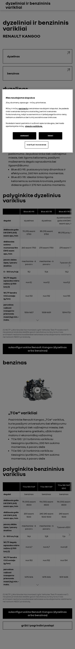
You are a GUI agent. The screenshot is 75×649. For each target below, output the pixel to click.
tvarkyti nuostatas (36, 144)
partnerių (23, 108)
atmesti (24, 135)
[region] (37, 121)
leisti (50, 135)
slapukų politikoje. (34, 126)
